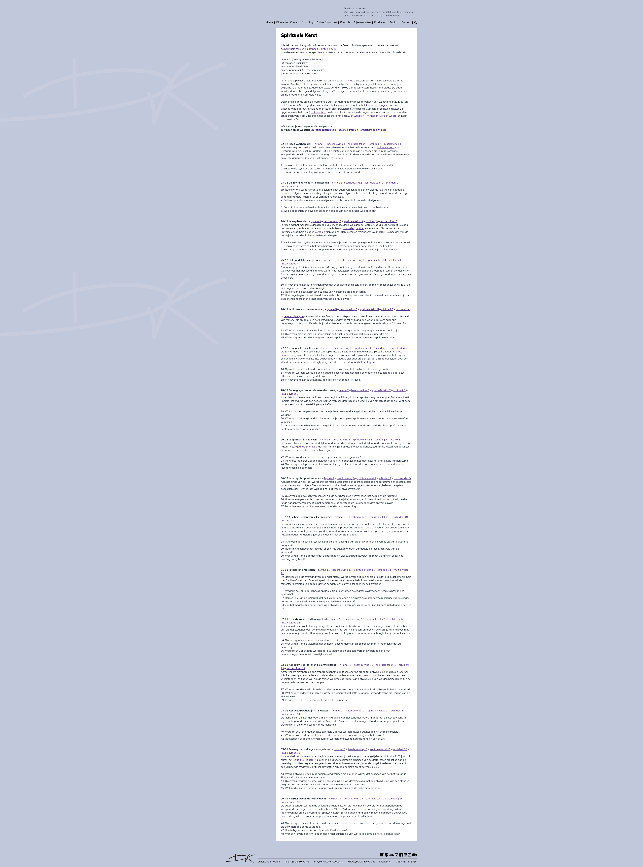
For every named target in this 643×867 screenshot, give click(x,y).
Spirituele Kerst (327, 49)
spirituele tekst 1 (357, 144)
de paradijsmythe (294, 316)
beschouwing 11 (342, 570)
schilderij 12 (397, 619)
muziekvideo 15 (290, 753)
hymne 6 (326, 348)
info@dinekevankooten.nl (328, 862)
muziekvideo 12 (290, 623)
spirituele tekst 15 (380, 749)
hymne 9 (329, 478)
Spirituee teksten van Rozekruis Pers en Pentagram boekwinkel (348, 130)
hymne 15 (339, 749)
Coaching (307, 22)
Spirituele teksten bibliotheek (301, 49)
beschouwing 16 (353, 799)
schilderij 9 (385, 478)
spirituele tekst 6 (363, 348)
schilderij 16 (396, 799)
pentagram (369, 362)
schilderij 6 (381, 348)
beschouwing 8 (341, 440)
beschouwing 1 (336, 144)
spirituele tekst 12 (377, 619)
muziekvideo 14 (290, 714)
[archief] (382, 855)
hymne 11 (324, 570)
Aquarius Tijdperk (303, 760)
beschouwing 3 (332, 221)
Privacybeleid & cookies (361, 862)
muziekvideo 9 (402, 478)
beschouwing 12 (354, 619)
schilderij (380, 440)
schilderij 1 (375, 144)
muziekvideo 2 (289, 186)
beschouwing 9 (346, 478)
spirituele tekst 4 (376, 260)
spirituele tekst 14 (378, 711)
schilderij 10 (401, 517)
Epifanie (338, 158)
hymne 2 (337, 183)
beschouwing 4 (355, 260)
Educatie (345, 22)
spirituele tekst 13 (386, 665)
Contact (406, 22)
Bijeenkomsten (362, 22)
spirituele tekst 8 (362, 440)
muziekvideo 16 (290, 802)
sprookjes (348, 228)
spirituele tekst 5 (369, 309)
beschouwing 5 (348, 309)
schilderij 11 (384, 570)
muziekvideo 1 (392, 144)
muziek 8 (395, 440)
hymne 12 (336, 619)
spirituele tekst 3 (353, 221)
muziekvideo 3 (388, 221)
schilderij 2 (392, 183)
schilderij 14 (398, 711)
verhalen (320, 232)
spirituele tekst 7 (381, 390)
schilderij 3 (372, 221)
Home (269, 22)
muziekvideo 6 (398, 348)
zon (287, 352)
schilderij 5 (387, 309)
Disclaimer (385, 862)
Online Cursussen (326, 22)
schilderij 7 (399, 390)
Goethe (349, 81)
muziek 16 (335, 799)
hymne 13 (345, 665)
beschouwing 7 (360, 390)
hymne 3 (316, 221)
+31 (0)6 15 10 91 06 (296, 862)
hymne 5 (332, 309)
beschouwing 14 (355, 711)
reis (381, 190)
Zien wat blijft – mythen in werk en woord (372, 116)
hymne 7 (344, 390)
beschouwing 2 (353, 183)
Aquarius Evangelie (377, 105)
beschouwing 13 (363, 665)
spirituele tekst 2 (374, 183)
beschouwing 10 (358, 517)
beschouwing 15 (357, 749)
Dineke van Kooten (355, 9)
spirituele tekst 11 (364, 570)
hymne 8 (325, 440)
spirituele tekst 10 (381, 517)
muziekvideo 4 (289, 264)
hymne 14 (337, 711)
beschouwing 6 (342, 348)
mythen (360, 228)
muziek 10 (287, 521)
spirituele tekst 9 (366, 478)
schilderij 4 (395, 260)
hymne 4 (339, 260)
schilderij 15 (400, 749)
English (394, 22)
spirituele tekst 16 (376, 799)
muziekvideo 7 (289, 394)
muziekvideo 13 (296, 668)
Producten (380, 22)
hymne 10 (340, 517)
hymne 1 (320, 144)
